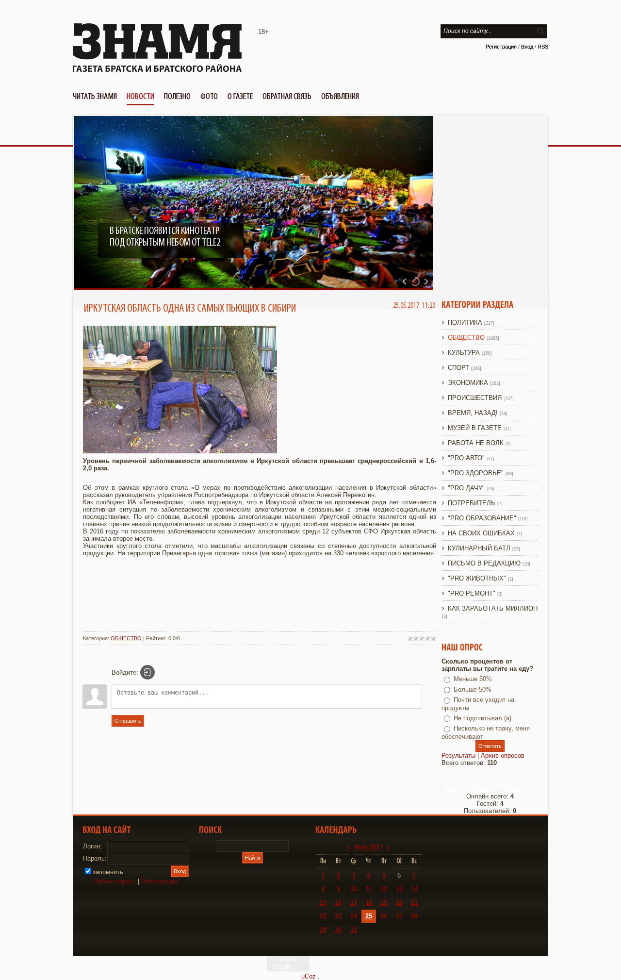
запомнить (108, 872)
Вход (527, 47)
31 (353, 929)
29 (323, 929)
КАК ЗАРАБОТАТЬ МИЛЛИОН (493, 608)
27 (399, 916)
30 (338, 929)
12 (383, 889)
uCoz (308, 976)
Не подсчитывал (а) (482, 718)
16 (338, 902)
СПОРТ (458, 367)
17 (353, 902)
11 (368, 889)
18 (368, 902)
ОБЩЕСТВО (126, 638)
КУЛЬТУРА (464, 352)
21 (414, 902)
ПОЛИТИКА (465, 322)
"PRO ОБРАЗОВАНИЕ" (482, 518)
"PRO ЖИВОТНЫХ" (477, 578)
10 (353, 889)
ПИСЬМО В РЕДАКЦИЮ (484, 563)
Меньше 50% (473, 678)
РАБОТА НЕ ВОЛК (476, 443)
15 (323, 902)
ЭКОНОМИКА (468, 382)
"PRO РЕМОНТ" (471, 593)
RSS (543, 47)
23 (338, 916)
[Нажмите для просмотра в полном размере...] (180, 451)
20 (399, 902)
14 (414, 889)
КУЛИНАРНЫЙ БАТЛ (479, 548)
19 (383, 902)
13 (399, 889)
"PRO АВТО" (466, 458)
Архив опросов (502, 755)
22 (323, 916)
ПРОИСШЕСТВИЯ (475, 397)
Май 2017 (369, 847)
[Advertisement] (259, 603)
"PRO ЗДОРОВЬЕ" (476, 473)
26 (383, 916)
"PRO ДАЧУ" (466, 488)
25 (368, 916)
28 (414, 916)
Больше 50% (472, 689)
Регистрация (501, 47)
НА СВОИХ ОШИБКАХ (481, 533)
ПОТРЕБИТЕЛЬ (471, 503)
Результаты (458, 755)
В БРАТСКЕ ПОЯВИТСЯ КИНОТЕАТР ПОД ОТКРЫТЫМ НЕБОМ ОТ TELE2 (165, 237)
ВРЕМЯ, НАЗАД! (473, 412)
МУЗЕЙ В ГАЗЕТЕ (475, 428)
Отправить (127, 721)
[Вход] (147, 672)
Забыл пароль (115, 881)
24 (353, 916)
